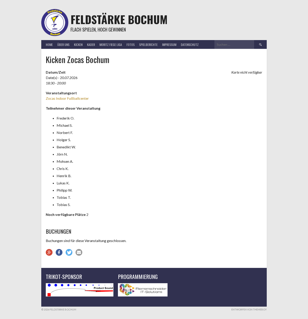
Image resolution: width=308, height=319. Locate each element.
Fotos (130, 44)
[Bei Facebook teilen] (59, 252)
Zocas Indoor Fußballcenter (67, 98)
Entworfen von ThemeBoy (249, 309)
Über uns (63, 44)
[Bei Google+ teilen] (49, 252)
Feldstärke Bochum (119, 19)
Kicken (78, 44)
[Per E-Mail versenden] (79, 252)
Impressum (169, 44)
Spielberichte (148, 44)
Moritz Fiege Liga (110, 44)
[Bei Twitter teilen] (69, 252)
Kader (91, 44)
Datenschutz (190, 44)
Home (49, 44)
